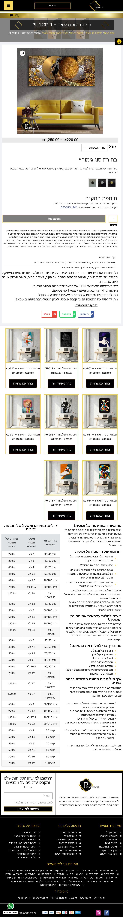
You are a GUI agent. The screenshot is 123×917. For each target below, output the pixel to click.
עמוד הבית (109, 33)
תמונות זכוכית (76, 33)
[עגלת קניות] (11, 15)
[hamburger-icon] (8, 5)
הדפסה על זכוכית (94, 33)
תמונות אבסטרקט (102, 267)
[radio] (112, 183)
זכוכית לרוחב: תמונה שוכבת (55, 33)
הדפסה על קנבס (69, 825)
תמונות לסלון (87, 267)
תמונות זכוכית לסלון (42, 262)
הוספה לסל (54, 219)
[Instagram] (98, 912)
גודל (112, 146)
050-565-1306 (68, 207)
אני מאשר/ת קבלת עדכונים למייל (32, 803)
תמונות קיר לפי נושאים (62, 864)
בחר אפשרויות (100, 383)
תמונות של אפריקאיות (70, 267)
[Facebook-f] (106, 912)
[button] (119, 41)
